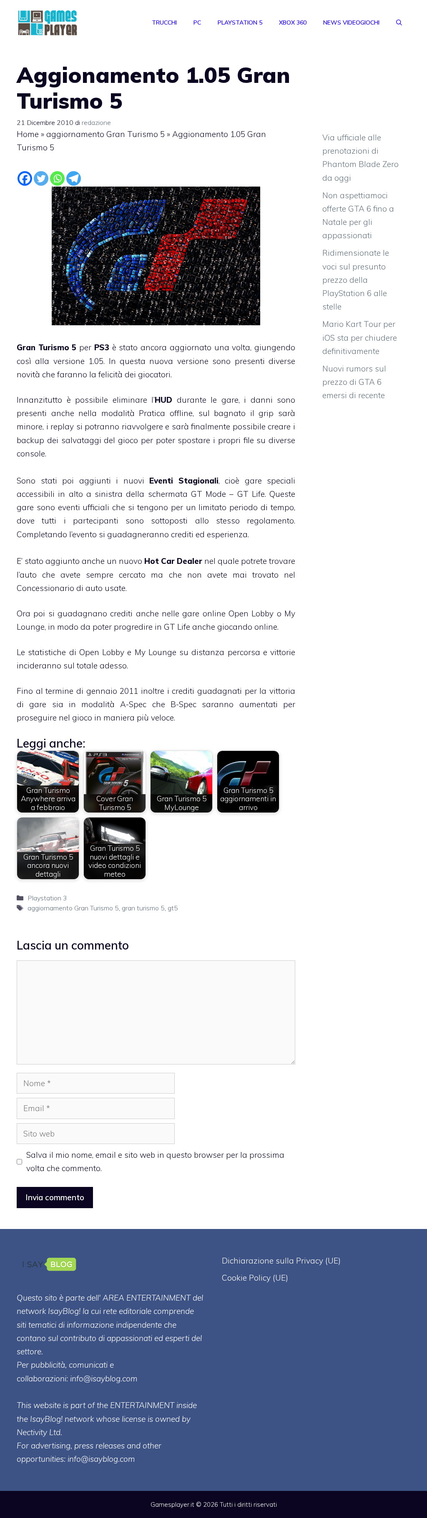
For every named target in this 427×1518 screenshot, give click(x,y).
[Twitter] (41, 178)
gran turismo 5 (143, 908)
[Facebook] (25, 178)
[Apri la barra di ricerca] (399, 22)
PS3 (101, 347)
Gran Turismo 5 (46, 347)
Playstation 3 (47, 898)
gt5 (173, 908)
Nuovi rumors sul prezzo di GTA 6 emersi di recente (354, 382)
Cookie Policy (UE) (255, 1278)
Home (28, 134)
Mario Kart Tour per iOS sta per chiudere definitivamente (359, 337)
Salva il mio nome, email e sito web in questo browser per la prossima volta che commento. (155, 1161)
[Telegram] (73, 178)
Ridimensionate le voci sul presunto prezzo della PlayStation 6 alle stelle (355, 280)
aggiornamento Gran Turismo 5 (105, 134)
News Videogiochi (351, 22)
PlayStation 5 (240, 22)
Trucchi (164, 22)
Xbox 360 (292, 22)
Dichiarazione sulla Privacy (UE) (281, 1261)
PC (197, 22)
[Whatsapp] (57, 178)
